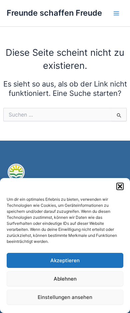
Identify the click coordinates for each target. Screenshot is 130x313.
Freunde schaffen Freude (54, 13)
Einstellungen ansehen (65, 297)
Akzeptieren (65, 260)
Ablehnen (65, 279)
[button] (120, 186)
